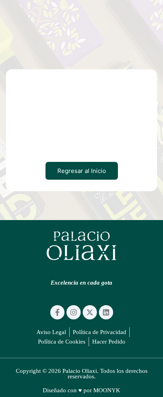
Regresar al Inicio (81, 171)
